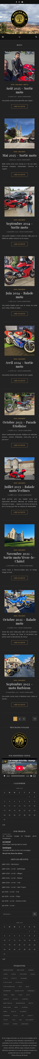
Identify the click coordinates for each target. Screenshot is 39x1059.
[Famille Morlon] (20, 19)
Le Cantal (6, 835)
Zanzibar (24, 1024)
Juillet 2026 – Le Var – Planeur (12, 878)
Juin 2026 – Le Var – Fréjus (11, 896)
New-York (7, 1007)
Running (6, 1015)
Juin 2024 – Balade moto (19, 295)
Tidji (14, 1020)
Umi (20, 1020)
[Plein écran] (34, 776)
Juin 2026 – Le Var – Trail (10, 892)
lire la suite (19, 106)
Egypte (14, 978)
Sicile (16, 1015)
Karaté (6, 999)
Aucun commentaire (24, 96)
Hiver (5, 995)
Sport (5, 1020)
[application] (19, 768)
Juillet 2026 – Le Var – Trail (11, 883)
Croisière (23, 974)
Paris (5, 1011)
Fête (20, 986)
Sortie (30, 1015)
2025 (12, 84)
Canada (31, 970)
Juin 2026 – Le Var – (9, 905)
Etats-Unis (7, 982)
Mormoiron (20, 1003)
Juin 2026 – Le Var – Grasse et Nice (14, 901)
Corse (13, 974)
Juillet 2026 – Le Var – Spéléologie (13, 869)
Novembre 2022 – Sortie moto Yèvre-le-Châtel (20, 557)
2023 (15, 418)
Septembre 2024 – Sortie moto (19, 225)
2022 (15, 550)
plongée (23, 1011)
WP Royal (24, 1055)
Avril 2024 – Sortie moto (19, 364)
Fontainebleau (9, 986)
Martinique (7, 1003)
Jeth (28, 995)
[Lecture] (5, 776)
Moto (26, 84)
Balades (19, 84)
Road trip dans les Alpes (12, 847)
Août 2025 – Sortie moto (19, 90)
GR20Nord (7, 990)
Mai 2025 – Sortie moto (19, 155)
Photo (13, 1011)
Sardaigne (6, 841)
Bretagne (20, 970)
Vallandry (30, 1020)
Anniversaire (8, 970)
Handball (31, 990)
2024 (15, 220)
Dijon (33, 974)
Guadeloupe (19, 990)
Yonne (15, 1024)
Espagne (24, 978)
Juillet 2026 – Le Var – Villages (12, 873)
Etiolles (19, 982)
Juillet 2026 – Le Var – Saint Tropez (14, 887)
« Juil (3, 825)
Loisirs (15, 999)
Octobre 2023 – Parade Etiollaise (19, 424)
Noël (16, 1007)
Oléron (25, 1007)
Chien (5, 974)
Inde (12, 995)
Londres (25, 999)
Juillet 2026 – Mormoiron (10, 864)
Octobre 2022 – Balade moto (19, 621)
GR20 (27, 986)
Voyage (6, 1024)
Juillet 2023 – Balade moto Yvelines (19, 488)
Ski (23, 1015)
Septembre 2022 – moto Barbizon (19, 686)
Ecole (5, 978)
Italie (20, 995)
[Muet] (31, 776)
